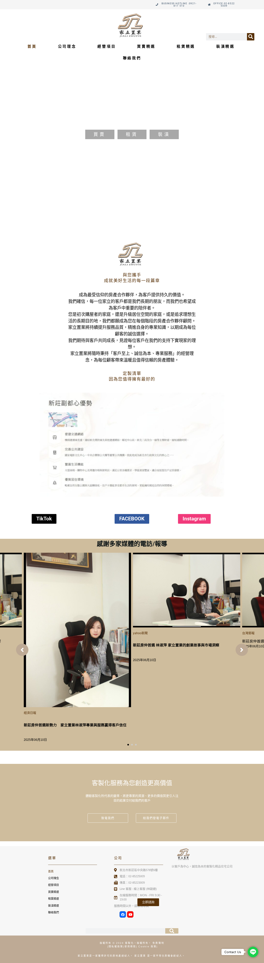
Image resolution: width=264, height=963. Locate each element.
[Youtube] (130, 914)
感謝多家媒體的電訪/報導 (132, 543)
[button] (128, 744)
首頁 (32, 47)
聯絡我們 (132, 58)
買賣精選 (146, 47)
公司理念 (67, 47)
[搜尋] (250, 36)
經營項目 (106, 47)
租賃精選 (186, 47)
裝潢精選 (225, 47)
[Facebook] (122, 914)
